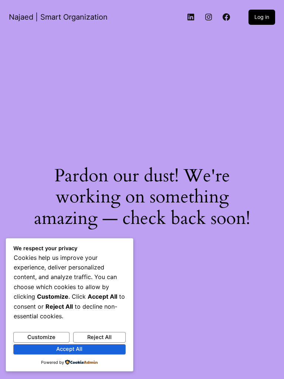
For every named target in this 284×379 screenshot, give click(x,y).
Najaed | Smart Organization (58, 17)
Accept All (69, 349)
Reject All (99, 337)
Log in (261, 17)
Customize (41, 337)
